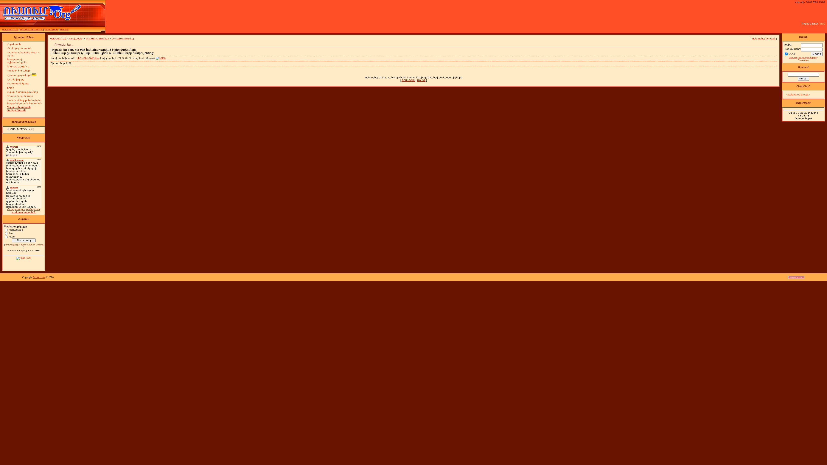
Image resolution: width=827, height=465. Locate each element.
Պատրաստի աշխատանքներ (17, 61)
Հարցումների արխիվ (32, 245)
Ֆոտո (10, 88)
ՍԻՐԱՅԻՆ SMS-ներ (18, 129)
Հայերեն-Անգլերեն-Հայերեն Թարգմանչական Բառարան (24, 101)
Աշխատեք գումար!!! (19, 75)
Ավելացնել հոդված (764, 38)
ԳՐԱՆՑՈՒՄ (51, 29)
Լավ (11, 233)
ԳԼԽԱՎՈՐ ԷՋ (10, 29)
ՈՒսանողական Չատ (20, 96)
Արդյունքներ (12, 245)
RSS (822, 23)
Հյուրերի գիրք (15, 79)
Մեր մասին (14, 44)
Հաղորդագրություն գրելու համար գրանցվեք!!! (23, 210)
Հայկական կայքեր (798, 94)
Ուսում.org (39, 277)
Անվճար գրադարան (19, 48)
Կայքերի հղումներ (18, 70)
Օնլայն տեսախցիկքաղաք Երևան (19, 108)
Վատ (12, 236)
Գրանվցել (803, 60)
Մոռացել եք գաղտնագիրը (803, 58)
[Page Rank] (23, 258)
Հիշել (791, 53)
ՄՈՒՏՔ (64, 29)
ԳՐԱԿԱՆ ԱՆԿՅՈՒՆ (31, 29)
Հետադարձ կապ (17, 83)
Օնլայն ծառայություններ (22, 92)
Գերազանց (16, 229)
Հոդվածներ (76, 38)
